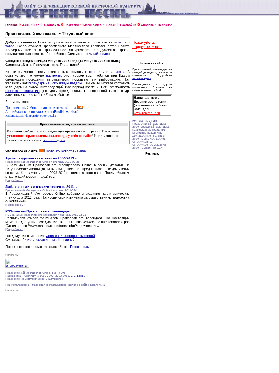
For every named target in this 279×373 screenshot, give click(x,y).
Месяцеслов (92, 24)
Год (37, 24)
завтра (120, 72)
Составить (52, 24)
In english (165, 24)
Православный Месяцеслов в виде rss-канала (41, 108)
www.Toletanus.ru (147, 113)
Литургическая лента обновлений (48, 240)
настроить (54, 76)
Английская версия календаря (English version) (41, 112)
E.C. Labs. (77, 275)
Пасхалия (72, 24)
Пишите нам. (80, 247)
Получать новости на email (66, 151)
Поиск (111, 24)
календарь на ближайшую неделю (55, 83)
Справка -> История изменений (70, 236)
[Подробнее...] (15, 180)
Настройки (128, 24)
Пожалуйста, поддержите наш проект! (147, 46)
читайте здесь (100, 54)
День (26, 24)
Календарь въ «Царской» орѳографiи (30, 115)
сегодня (95, 72)
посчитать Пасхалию (22, 91)
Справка (147, 24)
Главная (11, 24)
